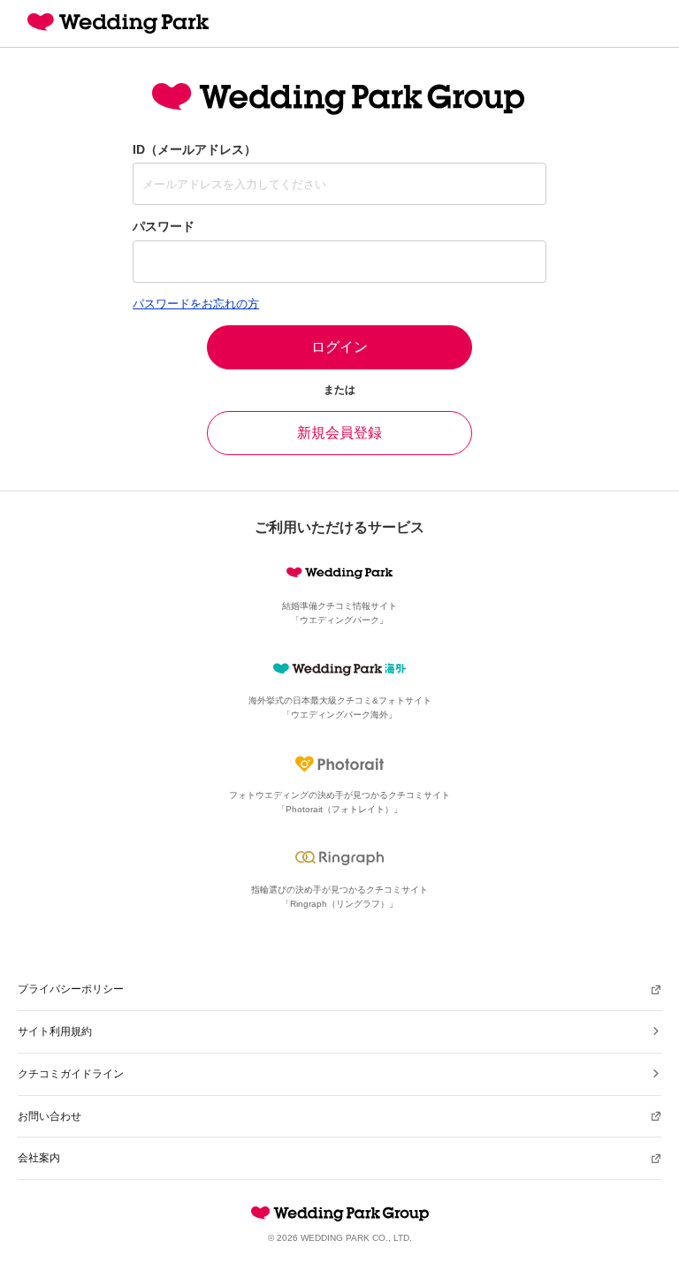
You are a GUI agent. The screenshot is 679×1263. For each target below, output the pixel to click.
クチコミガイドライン (71, 1074)
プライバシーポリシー (71, 989)
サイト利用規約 (55, 1031)
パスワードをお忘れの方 (196, 303)
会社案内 (39, 1158)
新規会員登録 (339, 432)
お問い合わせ (49, 1116)
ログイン (339, 346)
